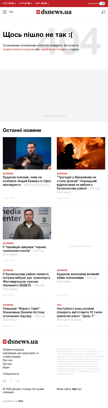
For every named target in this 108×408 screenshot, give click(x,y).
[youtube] (4, 381)
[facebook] (11, 381)
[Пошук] (103, 12)
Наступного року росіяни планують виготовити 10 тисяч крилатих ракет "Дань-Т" (79, 314)
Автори (7, 364)
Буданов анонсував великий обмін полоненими (78, 278)
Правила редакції (13, 350)
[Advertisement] (54, 93)
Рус (11, 12)
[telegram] (17, 381)
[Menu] (4, 12)
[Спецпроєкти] (102, 3)
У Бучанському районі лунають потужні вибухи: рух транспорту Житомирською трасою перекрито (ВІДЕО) (26, 282)
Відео (6, 367)
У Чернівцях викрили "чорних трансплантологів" (24, 251)
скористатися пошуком (18, 49)
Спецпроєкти (11, 374)
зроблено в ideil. (13, 401)
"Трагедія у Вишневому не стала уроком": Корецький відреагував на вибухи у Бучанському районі (78, 185)
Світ (59, 305)
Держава (8, 174)
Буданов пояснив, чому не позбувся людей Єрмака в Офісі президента (27, 181)
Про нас (8, 360)
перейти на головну (54, 49)
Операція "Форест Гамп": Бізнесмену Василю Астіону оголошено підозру (24, 314)
